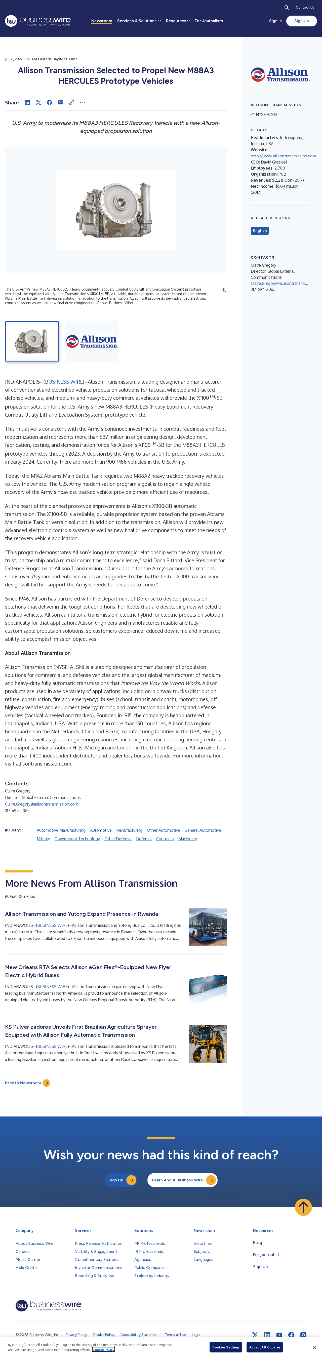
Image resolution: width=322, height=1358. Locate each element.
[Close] (314, 1347)
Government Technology (77, 838)
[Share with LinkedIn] (27, 102)
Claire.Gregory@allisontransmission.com (41, 804)
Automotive (101, 830)
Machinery (187, 838)
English (260, 230)
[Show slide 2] (92, 341)
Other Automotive (163, 830)
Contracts (165, 838)
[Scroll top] (303, 1207)
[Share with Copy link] (72, 102)
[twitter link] (255, 1335)
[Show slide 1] (32, 341)
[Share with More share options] (83, 102)
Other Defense (118, 838)
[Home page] (38, 21)
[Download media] (224, 290)
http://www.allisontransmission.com (283, 155)
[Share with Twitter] (38, 102)
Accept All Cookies (264, 1347)
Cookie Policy (103, 1349)
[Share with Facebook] (50, 102)
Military (43, 838)
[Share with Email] (61, 102)
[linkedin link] (267, 1335)
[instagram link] (303, 1335)
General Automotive (203, 830)
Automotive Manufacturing (61, 830)
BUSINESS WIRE (64, 381)
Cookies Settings (225, 1347)
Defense (144, 838)
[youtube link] (279, 1335)
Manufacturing (129, 830)
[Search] (287, 7)
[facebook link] (291, 1335)
